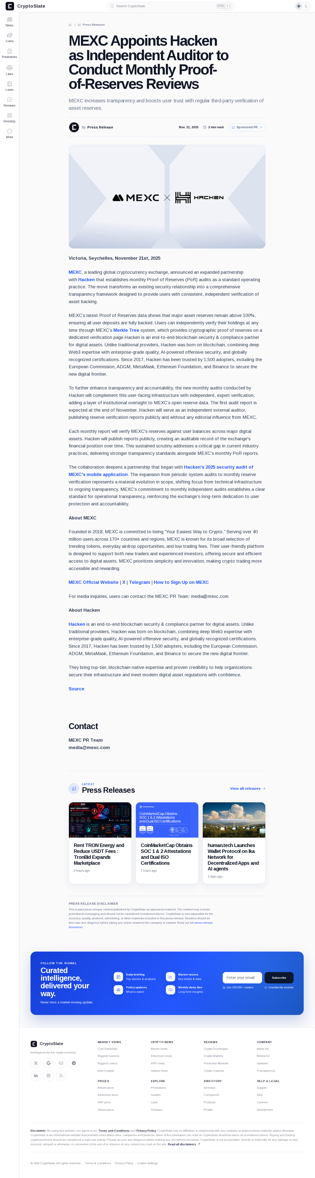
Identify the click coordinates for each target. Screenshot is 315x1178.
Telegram (139, 582)
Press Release (100, 127)
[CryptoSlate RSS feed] (61, 1075)
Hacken (86, 279)
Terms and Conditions (114, 1130)
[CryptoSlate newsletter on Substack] (61, 1063)
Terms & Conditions (98, 1163)
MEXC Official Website (94, 582)
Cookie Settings (147, 1163)
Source (76, 688)
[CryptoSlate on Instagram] (48, 1075)
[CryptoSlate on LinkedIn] (36, 1075)
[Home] (70, 25)
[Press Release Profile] (74, 127)
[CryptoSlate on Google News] (48, 1063)
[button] (9, 134)
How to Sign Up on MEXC (181, 582)
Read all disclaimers (182, 1144)
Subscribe (279, 977)
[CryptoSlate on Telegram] (73, 1063)
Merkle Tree (126, 330)
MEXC (75, 272)
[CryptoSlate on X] (36, 1063)
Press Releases (108, 790)
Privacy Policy (146, 1130)
